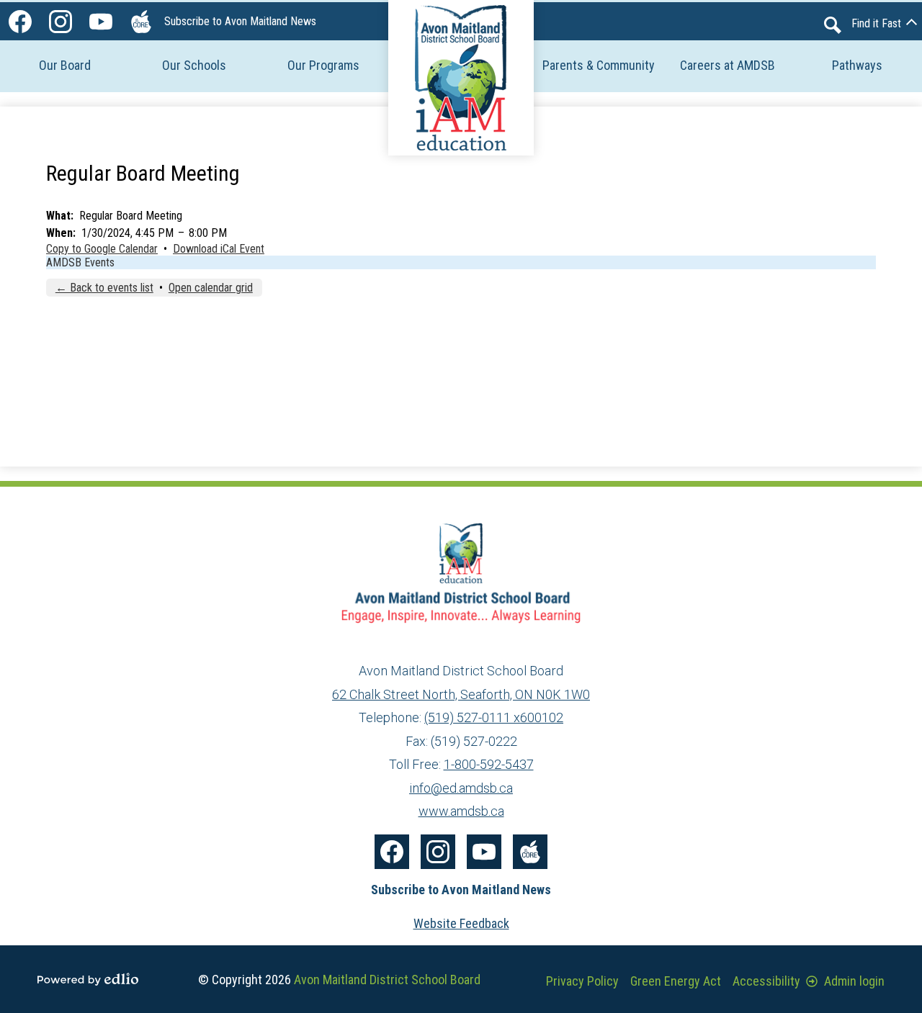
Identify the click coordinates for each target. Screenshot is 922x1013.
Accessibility (766, 981)
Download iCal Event (218, 249)
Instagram (60, 21)
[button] (65, 65)
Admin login (854, 981)
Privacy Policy (582, 981)
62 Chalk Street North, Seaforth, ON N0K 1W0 (461, 694)
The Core (141, 21)
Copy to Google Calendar (102, 249)
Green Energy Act (675, 981)
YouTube (101, 21)
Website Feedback (461, 923)
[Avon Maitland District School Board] (461, 78)
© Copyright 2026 (339, 979)
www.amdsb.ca (461, 811)
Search (832, 25)
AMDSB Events (80, 262)
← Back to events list (104, 287)
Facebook (20, 21)
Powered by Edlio (87, 979)
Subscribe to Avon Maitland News (240, 21)
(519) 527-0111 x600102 (493, 717)
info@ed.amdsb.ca (461, 788)
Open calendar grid (211, 287)
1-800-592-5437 (489, 764)
